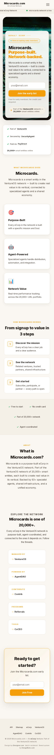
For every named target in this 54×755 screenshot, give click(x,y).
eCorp (29, 727)
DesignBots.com (28, 748)
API (11, 727)
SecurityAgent (27, 136)
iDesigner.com (18, 745)
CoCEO (18, 629)
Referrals (19, 612)
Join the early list (27, 93)
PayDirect (22, 144)
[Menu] (48, 4)
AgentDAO (20, 576)
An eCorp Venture (14, 6)
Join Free (27, 692)
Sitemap (19, 727)
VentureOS (22, 129)
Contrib (18, 594)
